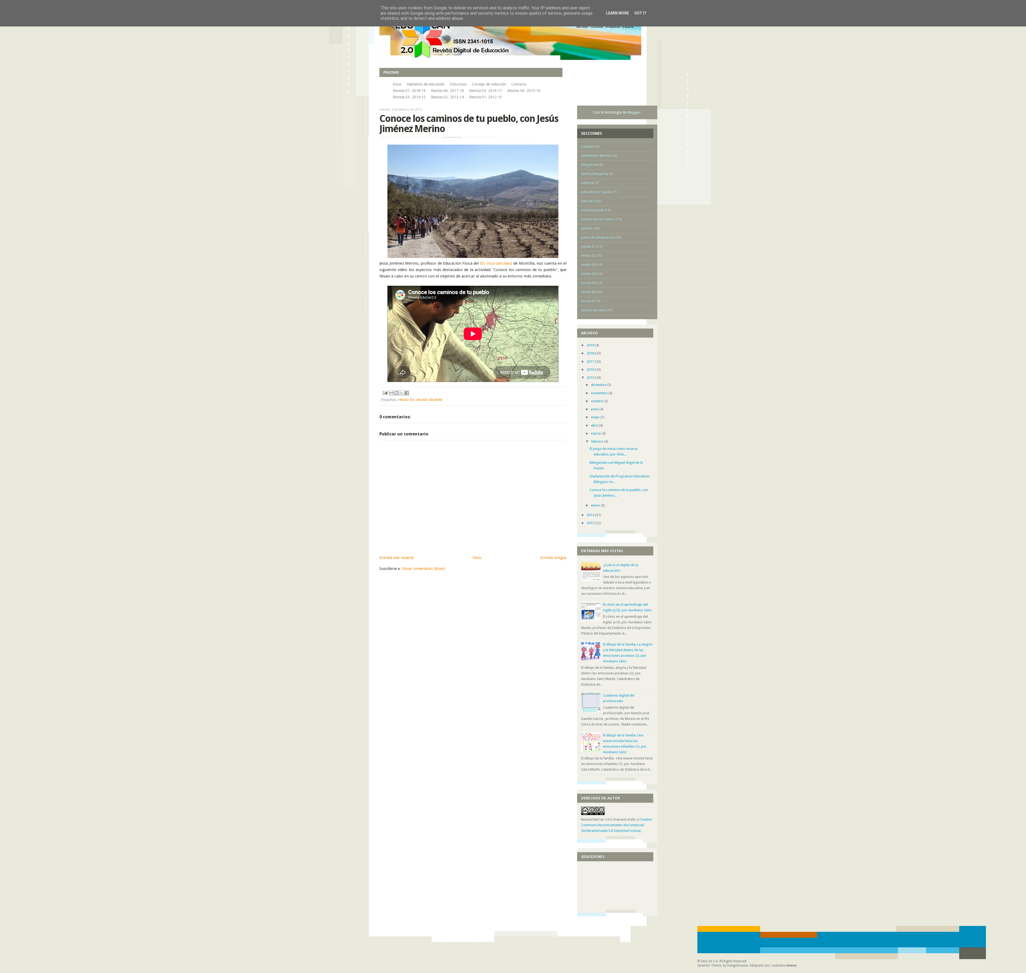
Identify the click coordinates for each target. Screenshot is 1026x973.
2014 (591, 515)
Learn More (617, 13)
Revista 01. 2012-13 (485, 97)
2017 (591, 362)
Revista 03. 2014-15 (409, 97)
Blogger (634, 112)
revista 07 (588, 301)
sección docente (429, 399)
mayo (595, 417)
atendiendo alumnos (597, 156)
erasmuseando (592, 210)
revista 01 (588, 247)
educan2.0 (589, 201)
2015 (591, 378)
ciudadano (783, 965)
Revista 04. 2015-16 (523, 90)
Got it (640, 13)
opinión (587, 228)
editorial (587, 183)
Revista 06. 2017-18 (447, 90)
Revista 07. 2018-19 (409, 90)
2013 (591, 523)
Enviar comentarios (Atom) (423, 568)
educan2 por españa (597, 192)
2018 (591, 353)
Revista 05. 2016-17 (485, 90)
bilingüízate (590, 165)
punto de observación (598, 237)
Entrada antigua (553, 557)
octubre (597, 401)
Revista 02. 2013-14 (447, 97)
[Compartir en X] (401, 393)
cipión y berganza (594, 174)
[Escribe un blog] (396, 393)
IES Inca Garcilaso (496, 263)
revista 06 (588, 292)
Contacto (518, 84)
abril (595, 425)
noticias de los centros (598, 219)
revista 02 (588, 256)
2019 (591, 345)
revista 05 (588, 283)
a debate (588, 147)
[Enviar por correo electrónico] (391, 393)
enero (596, 505)
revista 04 (588, 274)
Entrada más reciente (396, 557)
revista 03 (406, 399)
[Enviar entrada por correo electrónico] (385, 392)
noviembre (599, 393)
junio (595, 409)
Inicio (397, 84)
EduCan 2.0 (709, 961)
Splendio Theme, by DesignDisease (722, 965)
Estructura (458, 84)
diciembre (599, 385)
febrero (597, 441)
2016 (591, 370)
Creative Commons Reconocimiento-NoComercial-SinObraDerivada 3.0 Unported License (616, 825)
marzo (596, 433)
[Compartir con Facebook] (406, 393)
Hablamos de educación (426, 84)
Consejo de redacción (489, 84)
